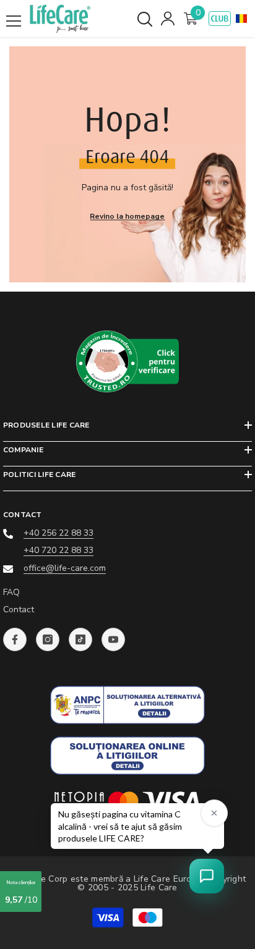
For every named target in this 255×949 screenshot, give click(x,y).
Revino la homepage (127, 216)
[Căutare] (144, 19)
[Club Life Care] (220, 18)
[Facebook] (15, 639)
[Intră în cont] (168, 19)
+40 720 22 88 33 (58, 550)
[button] (241, 18)
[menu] (13, 21)
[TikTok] (80, 639)
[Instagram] (47, 639)
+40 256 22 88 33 (58, 533)
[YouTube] (113, 639)
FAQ (11, 592)
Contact (18, 609)
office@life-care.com (65, 568)
